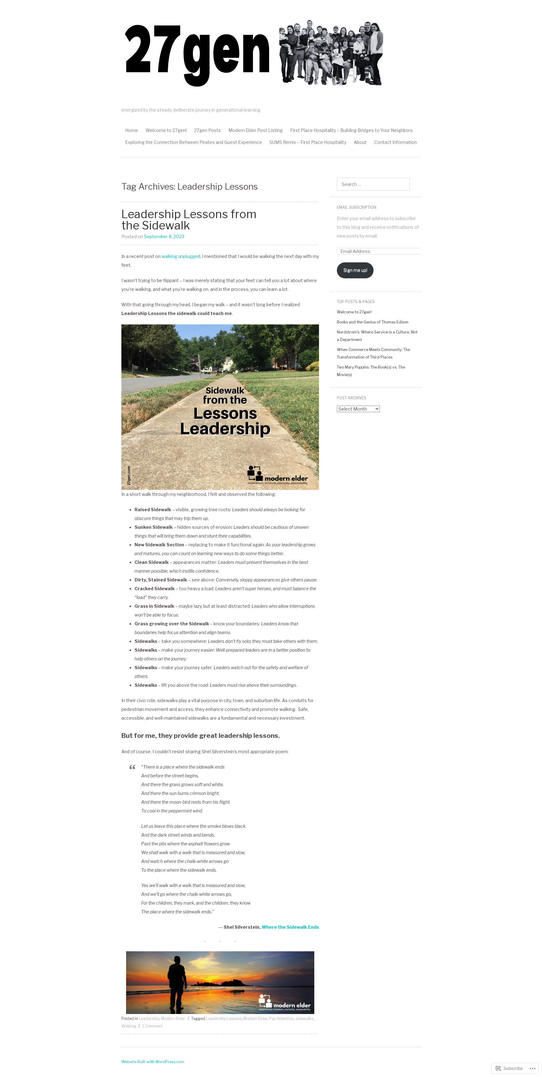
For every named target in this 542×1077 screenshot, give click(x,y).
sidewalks (304, 1018)
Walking (128, 1026)
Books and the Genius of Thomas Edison (372, 322)
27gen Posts (207, 130)
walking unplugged (181, 256)
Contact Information (395, 142)
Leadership (149, 1018)
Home (131, 130)
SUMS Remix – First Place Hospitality (307, 142)
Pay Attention (281, 1018)
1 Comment (152, 1026)
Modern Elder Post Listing (255, 130)
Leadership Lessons (224, 1018)
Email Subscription (356, 207)
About (360, 142)
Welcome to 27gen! (166, 130)
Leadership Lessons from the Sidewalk (189, 219)
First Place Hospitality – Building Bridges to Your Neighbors (351, 130)
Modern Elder (173, 1018)
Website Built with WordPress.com (152, 1061)
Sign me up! (355, 270)
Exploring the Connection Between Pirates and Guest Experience (193, 142)
